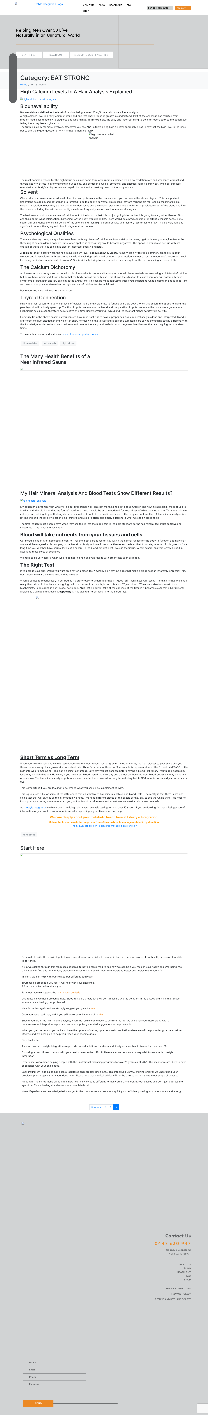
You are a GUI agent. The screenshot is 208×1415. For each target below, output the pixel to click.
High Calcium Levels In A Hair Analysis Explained (76, 92)
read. (94, 1008)
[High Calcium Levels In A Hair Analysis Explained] (38, 98)
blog (102, 5)
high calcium (68, 343)
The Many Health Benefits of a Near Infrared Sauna (55, 359)
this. (101, 1014)
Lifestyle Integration (34, 807)
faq (129, 5)
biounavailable (30, 343)
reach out (115, 5)
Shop (86, 11)
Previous (96, 1107)
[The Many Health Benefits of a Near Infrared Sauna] (104, 423)
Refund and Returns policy (173, 1299)
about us (88, 5)
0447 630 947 (173, 1243)
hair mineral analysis (68, 992)
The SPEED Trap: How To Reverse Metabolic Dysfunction (104, 825)
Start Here (32, 848)
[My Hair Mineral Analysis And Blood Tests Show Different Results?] (33, 500)
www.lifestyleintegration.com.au (80, 334)
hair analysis (50, 343)
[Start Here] (104, 902)
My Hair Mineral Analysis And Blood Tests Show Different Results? (96, 493)
